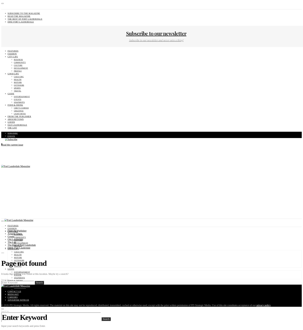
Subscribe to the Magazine (24, 13)
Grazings (19, 111)
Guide (11, 94)
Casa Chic (19, 77)
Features (13, 51)
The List (12, 128)
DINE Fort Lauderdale (21, 22)
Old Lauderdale (17, 125)
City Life (13, 57)
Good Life (13, 74)
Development (21, 68)
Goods (11, 122)
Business (18, 60)
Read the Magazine (19, 16)
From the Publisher (19, 116)
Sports (17, 88)
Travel (17, 91)
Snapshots (19, 102)
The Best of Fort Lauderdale (25, 19)
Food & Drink (15, 105)
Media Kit (13, 294)
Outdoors (19, 85)
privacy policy (263, 305)
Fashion (12, 54)
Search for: (5, 280)
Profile (18, 71)
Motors (18, 82)
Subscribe (13, 133)
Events (17, 99)
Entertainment (22, 97)
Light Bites (20, 114)
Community (20, 62)
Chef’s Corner (21, 108)
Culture (18, 65)
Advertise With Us (18, 300)
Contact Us (14, 291)
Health (17, 79)
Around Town (16, 119)
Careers (13, 297)
